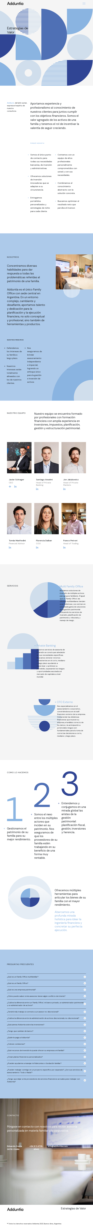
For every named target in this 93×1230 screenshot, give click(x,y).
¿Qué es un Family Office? (17, 983)
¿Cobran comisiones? (16, 1044)
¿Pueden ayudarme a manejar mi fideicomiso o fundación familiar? (34, 1063)
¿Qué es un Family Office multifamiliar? (22, 977)
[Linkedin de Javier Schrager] (15, 487)
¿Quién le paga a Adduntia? (18, 1037)
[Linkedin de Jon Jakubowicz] (64, 489)
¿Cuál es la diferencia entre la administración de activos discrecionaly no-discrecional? (43, 1018)
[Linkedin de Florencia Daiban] (37, 548)
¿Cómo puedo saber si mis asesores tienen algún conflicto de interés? (36, 996)
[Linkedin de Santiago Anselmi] (37, 489)
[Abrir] (84, 4)
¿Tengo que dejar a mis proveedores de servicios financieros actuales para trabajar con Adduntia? (43, 1080)
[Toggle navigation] (83, 3)
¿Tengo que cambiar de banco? (20, 1031)
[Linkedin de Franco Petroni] (64, 548)
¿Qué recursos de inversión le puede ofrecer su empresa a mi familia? (35, 1050)
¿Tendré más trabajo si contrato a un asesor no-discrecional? (33, 1012)
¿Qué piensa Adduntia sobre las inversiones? (25, 1024)
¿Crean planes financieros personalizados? (25, 1057)
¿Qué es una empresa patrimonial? (21, 990)
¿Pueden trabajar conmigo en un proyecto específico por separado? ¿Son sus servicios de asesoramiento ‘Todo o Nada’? (44, 1071)
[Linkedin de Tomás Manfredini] (10, 548)
